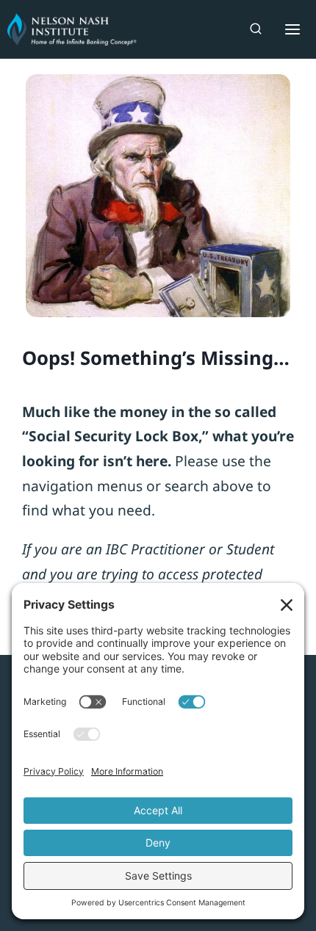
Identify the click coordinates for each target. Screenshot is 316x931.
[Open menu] (288, 29)
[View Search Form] (256, 29)
